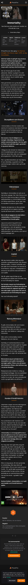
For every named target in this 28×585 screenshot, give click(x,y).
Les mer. (9, 577)
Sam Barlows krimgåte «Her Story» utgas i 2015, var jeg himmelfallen (14, 53)
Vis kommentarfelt (14, 555)
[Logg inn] (2, 2)
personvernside (14, 551)
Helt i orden (21, 580)
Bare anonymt (12, 580)
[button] (14, 549)
